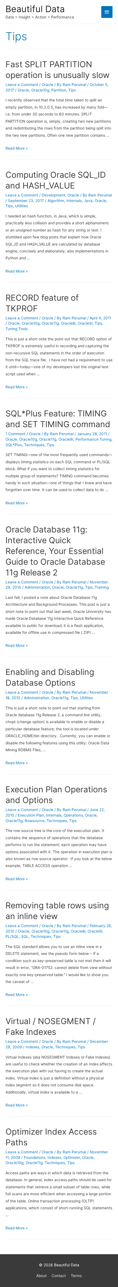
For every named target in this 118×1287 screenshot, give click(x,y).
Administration (37, 587)
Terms (76, 1275)
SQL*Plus (13, 445)
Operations (73, 815)
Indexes (32, 1047)
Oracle (47, 84)
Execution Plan (31, 815)
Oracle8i (68, 323)
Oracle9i (85, 323)
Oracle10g (40, 90)
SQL (25, 936)
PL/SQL (12, 936)
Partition (58, 90)
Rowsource (34, 820)
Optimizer (71, 1157)
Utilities (21, 206)
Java (88, 200)
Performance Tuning (93, 439)
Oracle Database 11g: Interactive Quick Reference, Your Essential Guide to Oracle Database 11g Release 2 (55, 550)
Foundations (34, 1157)
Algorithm (55, 200)
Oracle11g (50, 323)
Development (53, 195)
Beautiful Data (35, 9)
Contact (59, 1275)
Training (102, 587)
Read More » (16, 148)
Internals (74, 200)
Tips (72, 90)
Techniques (34, 445)
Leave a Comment (21, 84)
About (41, 1275)
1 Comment (15, 434)
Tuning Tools (16, 329)
